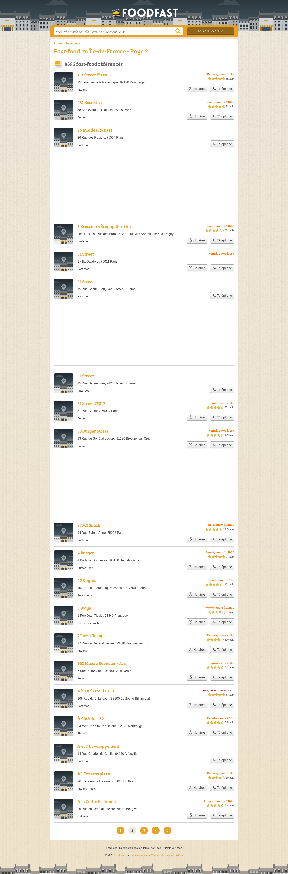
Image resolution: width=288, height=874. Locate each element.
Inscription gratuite (172, 855)
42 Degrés (86, 580)
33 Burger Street (92, 431)
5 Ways (84, 608)
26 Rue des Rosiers (95, 130)
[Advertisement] (144, 173)
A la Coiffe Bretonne (96, 801)
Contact (155, 855)
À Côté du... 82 (90, 718)
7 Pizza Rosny (90, 636)
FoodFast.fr (144, 14)
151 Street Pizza (92, 75)
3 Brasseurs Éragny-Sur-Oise (104, 226)
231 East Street (91, 102)
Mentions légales (139, 855)
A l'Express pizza (93, 774)
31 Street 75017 (91, 403)
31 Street (85, 254)
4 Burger (85, 553)
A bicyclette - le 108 (95, 691)
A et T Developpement (98, 746)
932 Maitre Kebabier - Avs (101, 663)
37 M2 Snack (88, 525)
